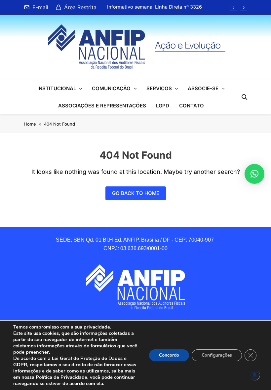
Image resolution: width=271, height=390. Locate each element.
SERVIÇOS (159, 88)
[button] (254, 174)
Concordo (169, 355)
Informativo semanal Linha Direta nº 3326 (154, 7)
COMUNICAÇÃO (111, 88)
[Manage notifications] (254, 375)
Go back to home (135, 193)
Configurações (217, 355)
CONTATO (191, 105)
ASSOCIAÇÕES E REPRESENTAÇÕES (102, 105)
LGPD (162, 105)
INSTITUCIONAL (56, 88)
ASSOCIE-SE (203, 88)
